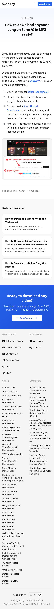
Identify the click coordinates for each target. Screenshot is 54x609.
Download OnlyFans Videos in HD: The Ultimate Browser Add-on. (40, 437)
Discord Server (14, 347)
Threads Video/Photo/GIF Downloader (10, 461)
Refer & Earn (13, 360)
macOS (37, 347)
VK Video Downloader (12, 454)
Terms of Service (35, 600)
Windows (38, 341)
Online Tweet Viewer (12, 569)
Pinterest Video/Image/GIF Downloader (10, 437)
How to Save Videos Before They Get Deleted (38, 413)
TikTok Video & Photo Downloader (12, 408)
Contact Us (12, 353)
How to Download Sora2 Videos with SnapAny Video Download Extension (39, 401)
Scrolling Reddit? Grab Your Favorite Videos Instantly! (40, 448)
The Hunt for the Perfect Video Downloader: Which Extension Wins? (38, 459)
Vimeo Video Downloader (8, 514)
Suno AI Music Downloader (9, 469)
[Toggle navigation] (35, 4)
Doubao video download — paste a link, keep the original (12, 477)
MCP (8, 372)
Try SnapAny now (25, 318)
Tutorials (28, 17)
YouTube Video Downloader (9, 486)
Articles (34, 381)
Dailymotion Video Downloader (11, 507)
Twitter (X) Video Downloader (10, 500)
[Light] (31, 595)
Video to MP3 (8, 387)
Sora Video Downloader (8, 401)
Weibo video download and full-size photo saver (13, 536)
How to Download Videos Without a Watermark (37, 390)
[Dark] (35, 595)
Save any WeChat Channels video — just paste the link (13, 546)
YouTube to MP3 (10, 391)
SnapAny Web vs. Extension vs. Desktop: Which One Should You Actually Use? (40, 424)
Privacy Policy (17, 600)
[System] (40, 595)
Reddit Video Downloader (8, 521)
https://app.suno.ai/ (38, 91)
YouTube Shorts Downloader (9, 493)
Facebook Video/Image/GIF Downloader (10, 447)
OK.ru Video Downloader (8, 528)
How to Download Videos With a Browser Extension (40, 471)
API (7, 366)
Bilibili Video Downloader (8, 422)
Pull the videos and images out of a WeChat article (11, 556)
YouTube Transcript (11, 395)
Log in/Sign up (44, 4)
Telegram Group (15, 341)
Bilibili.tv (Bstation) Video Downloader (11, 429)
